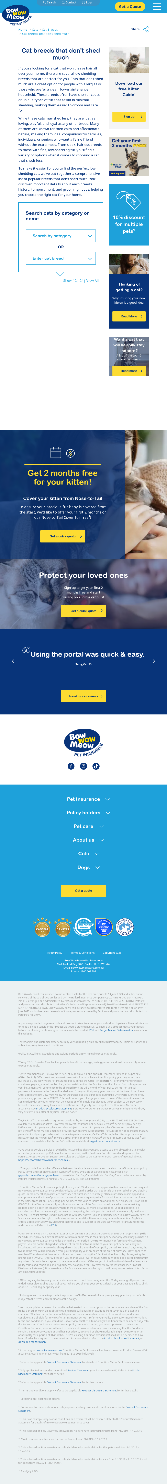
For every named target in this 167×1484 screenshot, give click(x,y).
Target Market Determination (117, 1030)
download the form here (32, 1342)
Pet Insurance (83, 799)
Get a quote (83, 890)
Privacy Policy (54, 952)
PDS (91, 1030)
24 (81, 280)
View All (92, 280)
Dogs (83, 867)
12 (75, 280)
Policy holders (83, 812)
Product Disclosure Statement (53, 1108)
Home (22, 29)
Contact (71, 2)
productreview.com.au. (49, 1350)
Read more (129, 371)
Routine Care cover (79, 1370)
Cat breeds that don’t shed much (45, 34)
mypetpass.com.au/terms (105, 1141)
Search (51, 2)
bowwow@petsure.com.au (87, 967)
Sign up (128, 116)
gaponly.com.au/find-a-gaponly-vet (38, 1175)
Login (89, 2)
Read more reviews (83, 696)
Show (67, 280)
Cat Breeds (50, 29)
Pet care (83, 826)
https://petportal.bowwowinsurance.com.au (43, 1160)
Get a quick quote (63, 536)
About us (83, 840)
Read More (129, 316)
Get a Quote (130, 6)
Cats (35, 29)
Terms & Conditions (82, 952)
